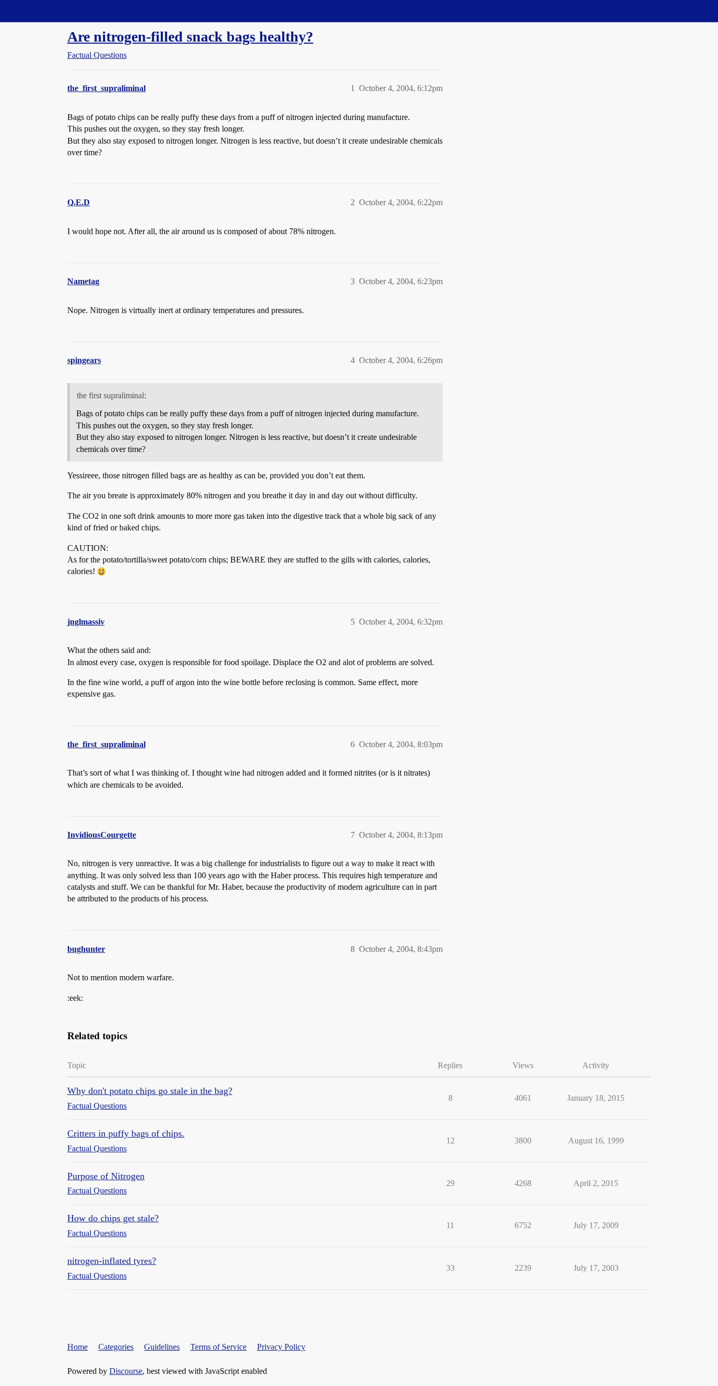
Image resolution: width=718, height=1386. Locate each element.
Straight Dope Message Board (55, 10)
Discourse (125, 1371)
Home (77, 1346)
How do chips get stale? (113, 1218)
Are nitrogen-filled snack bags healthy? (190, 36)
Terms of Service (218, 1346)
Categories (116, 1346)
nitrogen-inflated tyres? (111, 1261)
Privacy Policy (281, 1346)
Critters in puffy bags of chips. (125, 1133)
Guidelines (162, 1346)
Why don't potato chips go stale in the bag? (149, 1091)
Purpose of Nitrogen (106, 1176)
